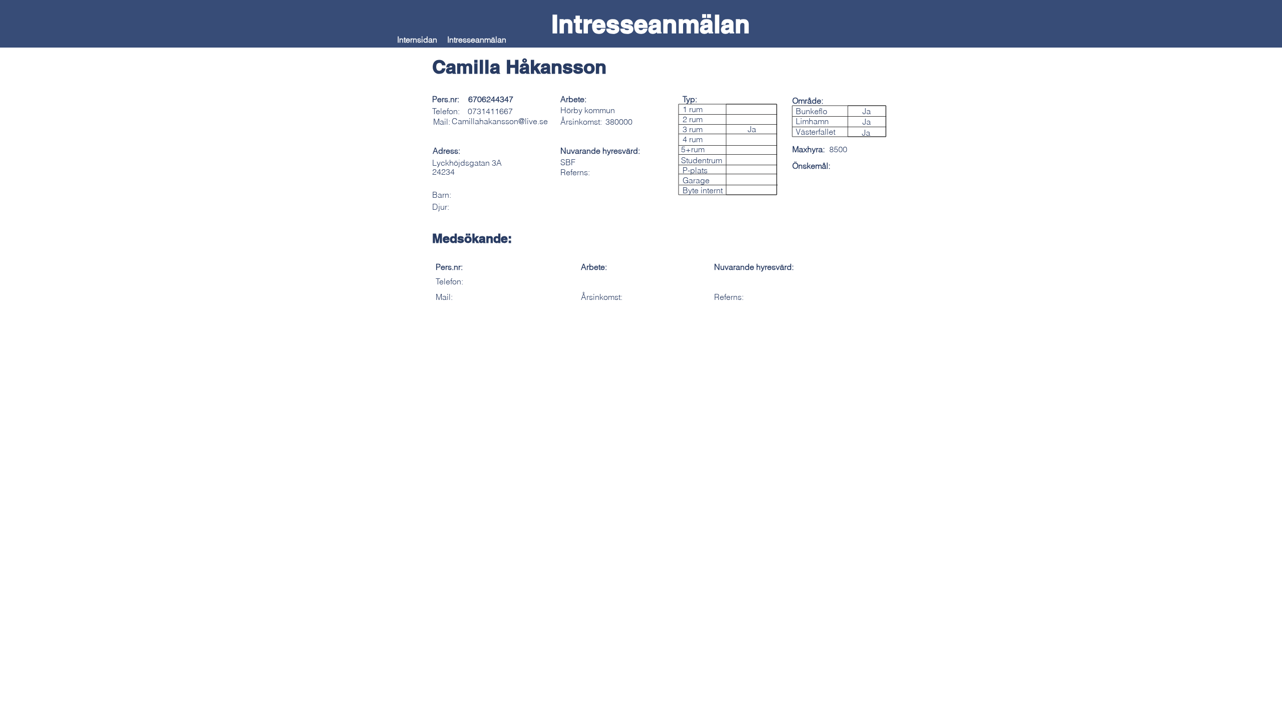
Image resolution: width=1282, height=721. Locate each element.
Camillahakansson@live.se (500, 121)
